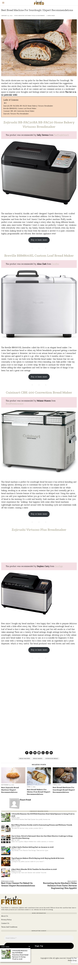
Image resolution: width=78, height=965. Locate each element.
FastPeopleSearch (61, 135)
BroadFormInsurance (14, 404)
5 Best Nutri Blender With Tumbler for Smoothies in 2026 (34, 869)
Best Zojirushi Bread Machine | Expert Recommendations (10, 789)
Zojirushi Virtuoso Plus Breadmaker (16, 114)
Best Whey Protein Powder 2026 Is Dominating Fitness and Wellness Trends (41, 825)
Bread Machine (25, 758)
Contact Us (5, 923)
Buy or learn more (39, 240)
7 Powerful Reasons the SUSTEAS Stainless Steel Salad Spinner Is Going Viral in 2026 (43, 815)
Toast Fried (25, 800)
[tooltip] (26, 752)
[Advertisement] (39, 548)
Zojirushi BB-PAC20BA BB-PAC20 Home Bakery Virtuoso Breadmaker (28, 106)
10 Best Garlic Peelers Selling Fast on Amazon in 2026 (32, 847)
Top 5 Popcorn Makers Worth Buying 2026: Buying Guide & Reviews (37, 858)
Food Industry (19, 15)
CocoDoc (55, 264)
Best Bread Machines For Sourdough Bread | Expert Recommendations (64, 789)
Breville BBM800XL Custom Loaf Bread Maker (19, 108)
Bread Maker (37, 758)
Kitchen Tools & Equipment (35, 15)
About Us (4, 916)
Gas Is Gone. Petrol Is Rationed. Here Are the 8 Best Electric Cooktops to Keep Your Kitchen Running (42, 837)
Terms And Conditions (9, 927)
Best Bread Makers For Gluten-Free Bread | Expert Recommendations (38, 791)
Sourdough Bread (52, 758)
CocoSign (59, 566)
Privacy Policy (6, 920)
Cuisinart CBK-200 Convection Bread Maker (18, 111)
